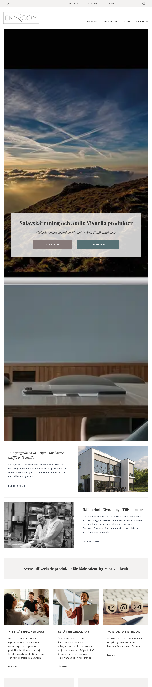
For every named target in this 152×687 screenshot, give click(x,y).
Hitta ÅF (73, 3)
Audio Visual (111, 21)
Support (140, 21)
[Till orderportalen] (8, 3)
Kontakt (92, 3)
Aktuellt (112, 3)
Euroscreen (98, 244)
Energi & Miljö (16, 485)
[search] (143, 3)
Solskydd (92, 21)
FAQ (129, 3)
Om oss (126, 21)
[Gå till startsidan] (21, 18)
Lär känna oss (91, 541)
